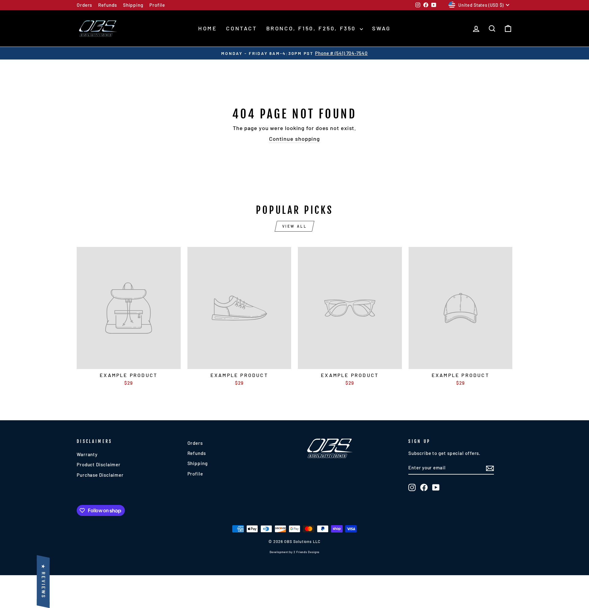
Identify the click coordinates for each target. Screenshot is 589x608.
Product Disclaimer (99, 464)
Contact (241, 28)
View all (294, 226)
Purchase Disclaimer (100, 475)
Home (207, 28)
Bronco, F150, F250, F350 (312, 28)
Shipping (133, 5)
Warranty (87, 454)
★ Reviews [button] (43, 581)
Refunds (107, 5)
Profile (157, 5)
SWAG (381, 28)
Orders (84, 5)
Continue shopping (294, 138)
